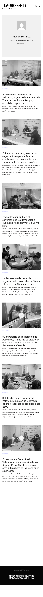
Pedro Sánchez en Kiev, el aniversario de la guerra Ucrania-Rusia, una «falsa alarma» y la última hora (20, 221)
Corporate (4, 522)
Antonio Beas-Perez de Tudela (12, 106)
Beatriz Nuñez (23, 233)
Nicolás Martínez (21, 36)
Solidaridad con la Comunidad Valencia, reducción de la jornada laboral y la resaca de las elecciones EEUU (21, 402)
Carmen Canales (25, 167)
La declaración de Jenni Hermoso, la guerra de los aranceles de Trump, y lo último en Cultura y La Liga (21, 281)
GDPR (2, 532)
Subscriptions (5, 518)
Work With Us (7, 549)
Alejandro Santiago (22, 172)
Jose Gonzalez (14, 108)
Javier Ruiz (12, 172)
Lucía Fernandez (13, 231)
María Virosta (11, 111)
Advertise (6, 552)
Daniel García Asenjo (26, 170)
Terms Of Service (9, 556)
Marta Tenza (6, 174)
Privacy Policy (5, 528)
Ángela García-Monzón (9, 165)
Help (2, 515)
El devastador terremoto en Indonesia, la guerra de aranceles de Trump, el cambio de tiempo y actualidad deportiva (21, 99)
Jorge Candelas (27, 106)
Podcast (5, 89)
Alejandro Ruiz (33, 233)
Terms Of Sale (5, 525)
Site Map (5, 559)
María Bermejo (22, 165)
